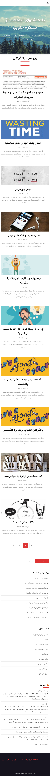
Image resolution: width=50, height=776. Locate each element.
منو (47, 2)
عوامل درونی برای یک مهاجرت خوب (36, 602)
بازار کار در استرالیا (41, 649)
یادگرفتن (45, 654)
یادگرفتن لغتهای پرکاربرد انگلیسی (23, 429)
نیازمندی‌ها (44, 704)
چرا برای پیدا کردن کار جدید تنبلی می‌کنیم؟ (23, 331)
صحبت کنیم (6, 759)
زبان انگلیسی (43, 668)
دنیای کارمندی (43, 673)
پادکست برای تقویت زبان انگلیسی (36, 583)
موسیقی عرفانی (43, 691)
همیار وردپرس (19, 773)
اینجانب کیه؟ (24, 759)
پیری (46, 717)
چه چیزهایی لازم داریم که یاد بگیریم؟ (23, 280)
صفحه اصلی (34, 759)
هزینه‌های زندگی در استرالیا (38, 607)
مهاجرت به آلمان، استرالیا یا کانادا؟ (37, 593)
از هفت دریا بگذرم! (41, 744)
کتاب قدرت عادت (23, 522)
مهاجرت (45, 639)
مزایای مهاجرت (43, 659)
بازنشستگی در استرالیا (40, 578)
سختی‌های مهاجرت (42, 664)
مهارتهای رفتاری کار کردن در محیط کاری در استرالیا (23, 94)
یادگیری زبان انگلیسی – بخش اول (37, 612)
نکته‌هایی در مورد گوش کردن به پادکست (23, 381)
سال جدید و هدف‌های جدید (23, 235)
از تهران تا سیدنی (42, 598)
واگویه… (42, 685)
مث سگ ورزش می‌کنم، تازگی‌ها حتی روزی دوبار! (32, 732)
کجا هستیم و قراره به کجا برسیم (23, 475)
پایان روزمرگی (23, 188)
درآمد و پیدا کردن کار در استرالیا (37, 617)
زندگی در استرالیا (42, 644)
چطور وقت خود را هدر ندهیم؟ (23, 142)
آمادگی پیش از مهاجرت (40, 634)
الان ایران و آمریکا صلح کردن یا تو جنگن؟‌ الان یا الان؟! (30, 727)
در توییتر (15, 759)
